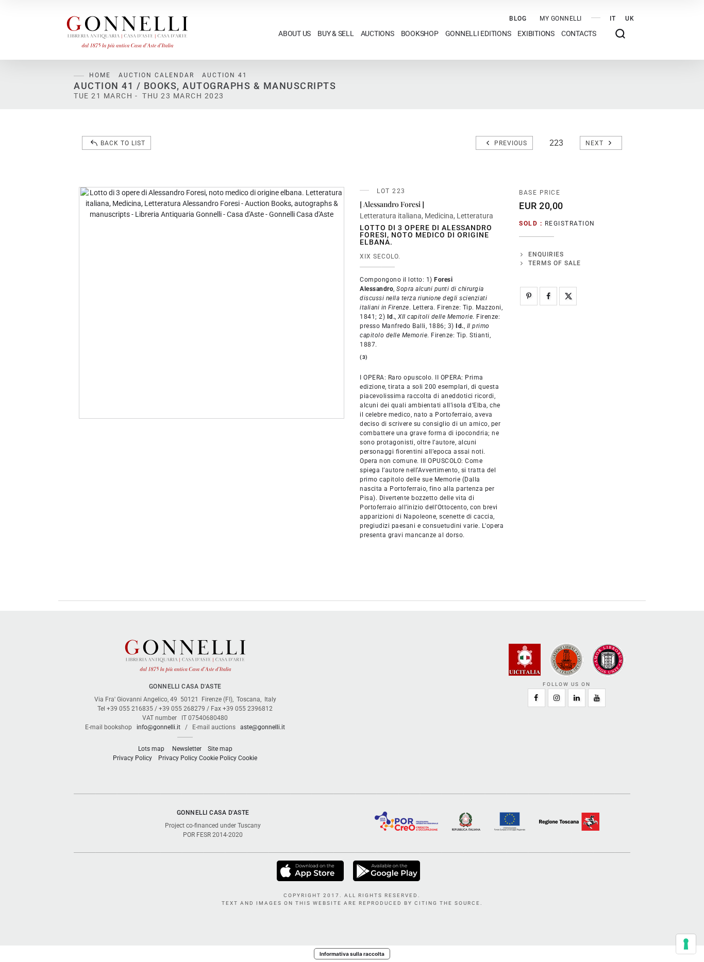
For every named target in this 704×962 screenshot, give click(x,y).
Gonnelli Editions (478, 34)
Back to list (122, 143)
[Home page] (127, 29)
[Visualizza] (311, 870)
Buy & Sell (335, 34)
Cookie (247, 758)
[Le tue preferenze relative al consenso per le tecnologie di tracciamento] (686, 944)
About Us (294, 34)
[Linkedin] (576, 698)
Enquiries (546, 254)
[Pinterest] (529, 296)
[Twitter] (568, 296)
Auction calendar (156, 75)
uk (629, 18)
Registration (570, 223)
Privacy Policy (132, 758)
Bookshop (420, 34)
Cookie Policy (218, 758)
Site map (220, 748)
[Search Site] (620, 33)
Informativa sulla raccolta (352, 954)
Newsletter (187, 748)
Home (100, 75)
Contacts (578, 34)
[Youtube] (597, 698)
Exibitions (536, 34)
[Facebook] (548, 296)
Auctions (377, 34)
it (613, 18)
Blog (518, 18)
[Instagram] (556, 698)
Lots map (151, 748)
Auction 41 (224, 75)
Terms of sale (554, 263)
